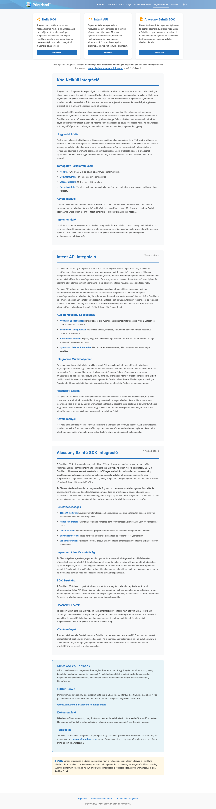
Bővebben (56, 52)
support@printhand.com (85, 739)
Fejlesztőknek (161, 4)
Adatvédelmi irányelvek (127, 798)
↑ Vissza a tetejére (150, 255)
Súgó (129, 4)
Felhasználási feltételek (102, 798)
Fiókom (174, 4)
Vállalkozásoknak (143, 4)
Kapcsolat (82, 798)
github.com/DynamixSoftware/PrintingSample (81, 704)
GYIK (121, 4)
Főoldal (101, 4)
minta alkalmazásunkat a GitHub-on (105, 67)
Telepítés (112, 4)
